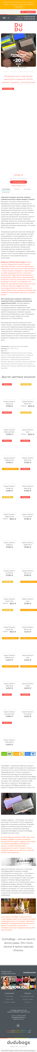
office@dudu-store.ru (18, 1017)
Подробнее (19, 7)
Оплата (17, 189)
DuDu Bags (9, 996)
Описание (6, 189)
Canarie (13, 71)
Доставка (27, 189)
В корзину (19, 182)
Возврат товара (28, 999)
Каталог (6, 71)
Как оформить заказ (27, 996)
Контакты (6, 192)
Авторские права (9, 1002)
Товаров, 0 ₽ (29, 12)
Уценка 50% (9, 999)
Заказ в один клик (18, 186)
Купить (10, 399)
